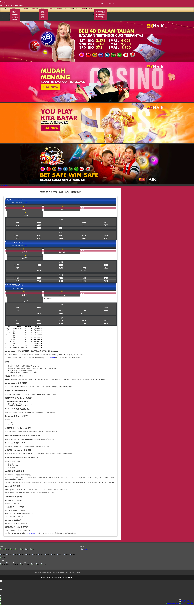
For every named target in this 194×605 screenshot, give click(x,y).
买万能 (42, 13)
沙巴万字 (14, 16)
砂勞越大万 (14, 19)
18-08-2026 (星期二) (100, 16)
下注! (82, 208)
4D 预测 (44, 572)
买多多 (42, 16)
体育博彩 (59, 8)
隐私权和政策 (56, 572)
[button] (2, 185)
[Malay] (106, 4)
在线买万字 (43, 11)
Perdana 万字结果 (50, 358)
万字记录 (52, 8)
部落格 (39, 572)
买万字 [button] (42, 8)
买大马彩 (43, 14)
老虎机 (25, 8)
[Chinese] (105, 4)
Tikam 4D (77, 572)
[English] (103, 4)
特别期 (90, 8)
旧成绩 (71, 8)
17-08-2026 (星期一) (100, 18)
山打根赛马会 (15, 18)
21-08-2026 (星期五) (100, 11)
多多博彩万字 (15, 14)
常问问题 (62, 572)
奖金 (77, 8)
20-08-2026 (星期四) (100, 13)
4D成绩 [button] (13, 8)
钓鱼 (66, 8)
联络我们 (67, 572)
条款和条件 (49, 572)
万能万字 (14, 11)
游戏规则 (84, 8)
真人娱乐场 (34, 8)
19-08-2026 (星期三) (100, 14)
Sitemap (72, 572)
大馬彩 (13, 13)
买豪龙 (42, 18)
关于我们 (35, 572)
